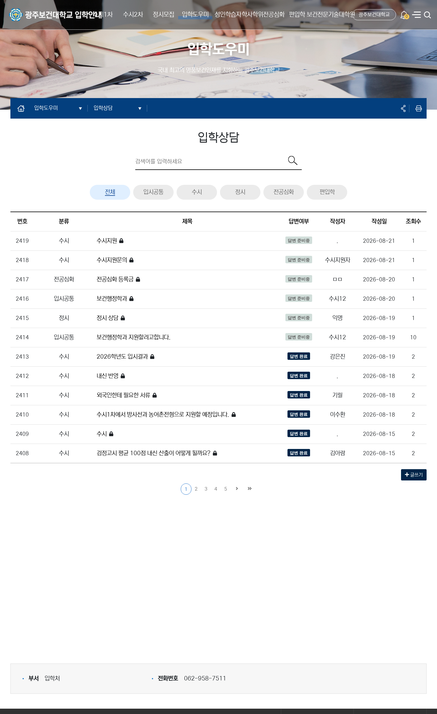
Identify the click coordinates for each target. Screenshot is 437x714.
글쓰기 (416, 474)
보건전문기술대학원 (331, 14)
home (23, 108)
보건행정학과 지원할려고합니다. (134, 337)
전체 (110, 192)
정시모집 (163, 14)
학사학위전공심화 (263, 14)
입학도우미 (195, 14)
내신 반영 (107, 376)
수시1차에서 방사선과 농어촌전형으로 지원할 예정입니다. (163, 414)
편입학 (297, 14)
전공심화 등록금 (115, 279)
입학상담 (103, 108)
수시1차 (103, 14)
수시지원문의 (112, 260)
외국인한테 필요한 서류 (123, 395)
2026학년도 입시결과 (122, 356)
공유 (403, 108)
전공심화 (283, 192)
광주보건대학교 (374, 15)
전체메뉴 (416, 15)
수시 (197, 192)
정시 (240, 192)
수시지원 (107, 240)
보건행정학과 (112, 298)
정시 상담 (107, 318)
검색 (427, 15)
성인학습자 (228, 14)
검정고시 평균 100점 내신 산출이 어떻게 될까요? (153, 453)
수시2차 (133, 14)
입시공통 (153, 192)
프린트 (418, 108)
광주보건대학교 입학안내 (32, 11)
